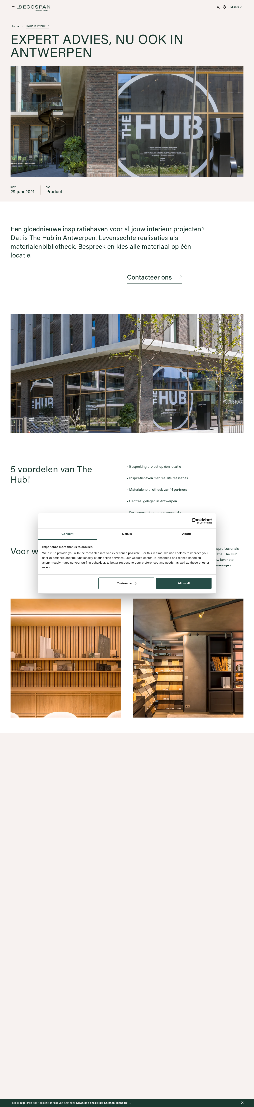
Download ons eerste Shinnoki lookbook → (104, 1103)
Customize (124, 583)
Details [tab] (127, 533)
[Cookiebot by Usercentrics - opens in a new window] (194, 521)
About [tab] (186, 533)
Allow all (184, 583)
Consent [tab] (67, 533)
